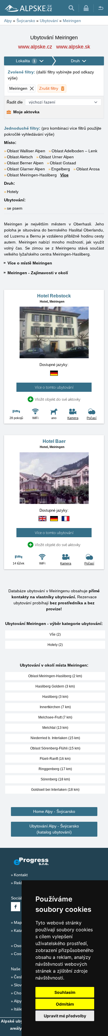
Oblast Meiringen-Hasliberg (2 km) (55, 676)
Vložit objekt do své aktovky (57, 399)
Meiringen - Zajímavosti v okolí (37, 272)
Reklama (22, 883)
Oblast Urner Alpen (56, 157)
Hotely (12, 191)
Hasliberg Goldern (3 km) (55, 686)
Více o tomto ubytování (54, 387)
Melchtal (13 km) (55, 728)
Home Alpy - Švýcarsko (54, 811)
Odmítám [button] (65, 1004)
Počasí (91, 418)
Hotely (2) (55, 645)
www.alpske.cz (35, 47)
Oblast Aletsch (20, 157)
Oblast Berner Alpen (25, 163)
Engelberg (60, 169)
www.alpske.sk (73, 47)
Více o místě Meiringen (29, 263)
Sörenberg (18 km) (55, 779)
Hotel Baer (54, 441)
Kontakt (21, 875)
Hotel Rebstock (54, 295)
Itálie (18, 1009)
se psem (14, 208)
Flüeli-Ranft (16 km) (55, 759)
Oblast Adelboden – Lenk (74, 151)
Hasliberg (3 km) (55, 697)
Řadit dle (15, 102)
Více (64, 175)
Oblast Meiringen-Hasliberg (32, 175)
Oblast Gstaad (63, 163)
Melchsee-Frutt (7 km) (55, 717)
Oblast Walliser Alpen (26, 151)
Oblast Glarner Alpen (26, 169)
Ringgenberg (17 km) (55, 769)
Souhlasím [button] (64, 992)
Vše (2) (55, 634)
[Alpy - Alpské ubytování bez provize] (28, 8)
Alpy (18, 1001)
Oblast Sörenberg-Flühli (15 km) (55, 748)
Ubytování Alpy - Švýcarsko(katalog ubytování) (54, 829)
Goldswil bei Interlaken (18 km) (55, 790)
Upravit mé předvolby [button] (65, 1015)
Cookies (21, 953)
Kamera (72, 418)
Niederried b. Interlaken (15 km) (55, 738)
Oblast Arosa (88, 169)
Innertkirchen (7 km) (55, 707)
